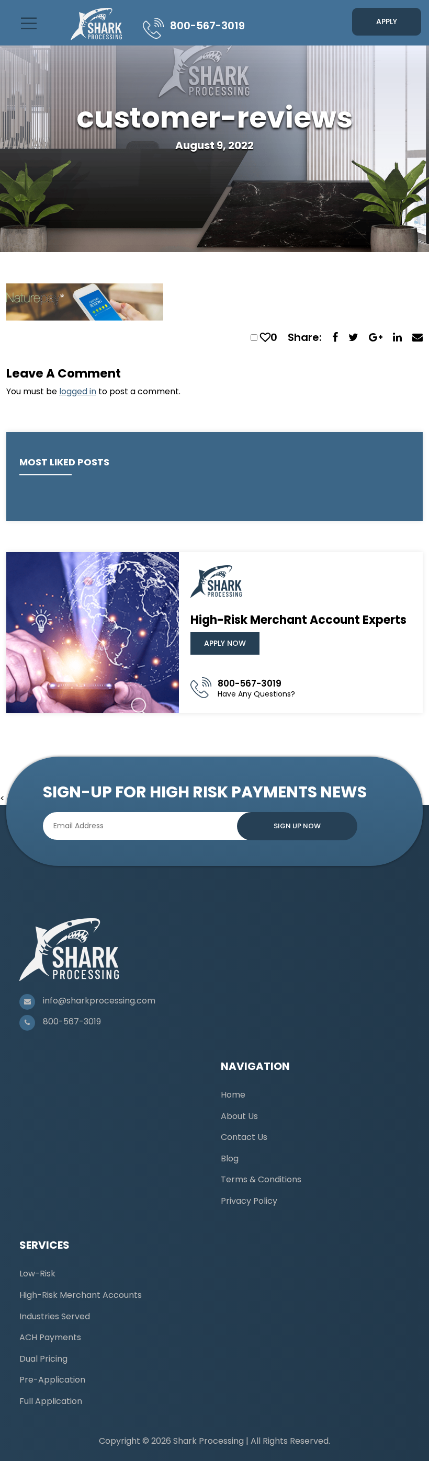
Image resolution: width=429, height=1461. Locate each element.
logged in (77, 391)
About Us (239, 1116)
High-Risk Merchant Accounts (80, 1295)
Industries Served (54, 1316)
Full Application (50, 1401)
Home (233, 1095)
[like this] (265, 337)
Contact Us (244, 1137)
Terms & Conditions (261, 1179)
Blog (230, 1158)
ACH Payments (50, 1337)
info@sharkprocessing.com (99, 1001)
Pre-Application (52, 1380)
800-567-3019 (207, 25)
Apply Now (225, 643)
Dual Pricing (43, 1359)
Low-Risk (37, 1274)
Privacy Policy (249, 1201)
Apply (386, 21)
